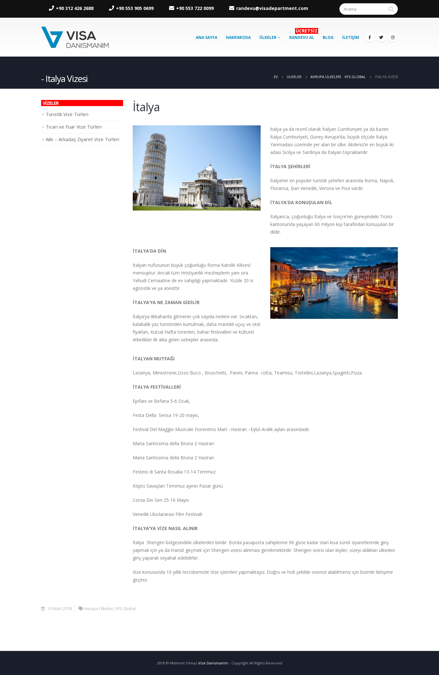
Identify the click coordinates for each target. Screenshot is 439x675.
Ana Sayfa (206, 37)
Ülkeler (267, 37)
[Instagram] (393, 37)
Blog (328, 37)
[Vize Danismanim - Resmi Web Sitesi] (75, 37)
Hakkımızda (238, 37)
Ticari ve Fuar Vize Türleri (74, 126)
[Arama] (391, 9)
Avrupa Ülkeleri (99, 608)
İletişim (350, 37)
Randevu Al (303, 35)
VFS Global (125, 608)
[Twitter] (381, 37)
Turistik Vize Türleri (67, 114)
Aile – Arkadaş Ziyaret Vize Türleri (82, 139)
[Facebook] (369, 37)
